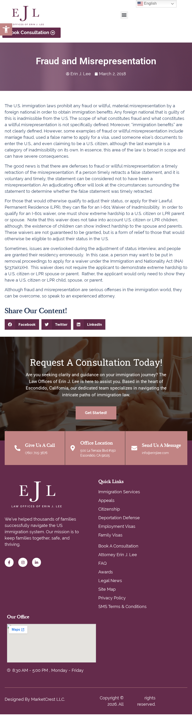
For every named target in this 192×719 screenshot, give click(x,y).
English (150, 3)
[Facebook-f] (9, 562)
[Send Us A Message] (134, 448)
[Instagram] (22, 562)
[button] (6, 29)
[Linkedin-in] (36, 562)
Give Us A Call (40, 445)
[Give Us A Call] (17, 448)
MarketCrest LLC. (48, 699)
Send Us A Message (161, 445)
